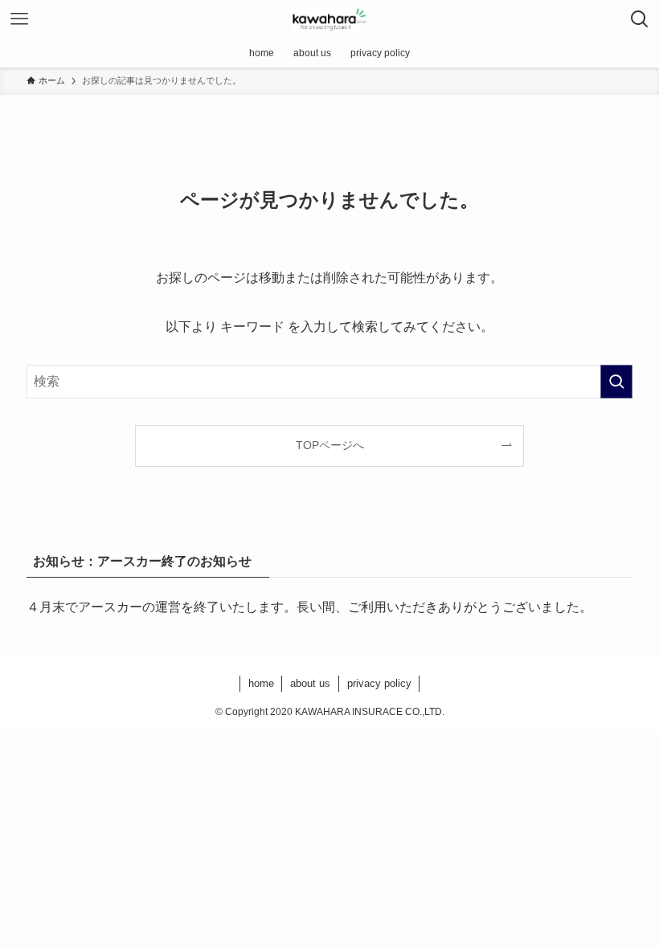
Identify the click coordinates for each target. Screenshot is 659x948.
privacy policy (379, 683)
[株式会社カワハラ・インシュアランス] (330, 19)
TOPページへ (330, 445)
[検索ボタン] (639, 19)
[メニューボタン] (19, 19)
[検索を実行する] (616, 381)
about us (310, 683)
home (261, 683)
